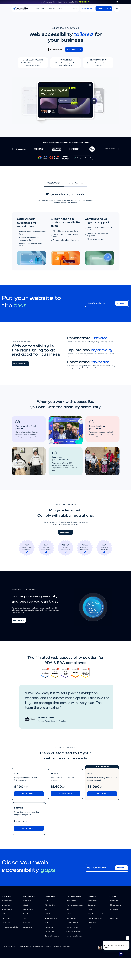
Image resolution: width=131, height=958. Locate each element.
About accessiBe (93, 901)
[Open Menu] (117, 9)
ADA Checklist (50, 905)
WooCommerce (28, 914)
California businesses (73, 931)
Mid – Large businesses (74, 905)
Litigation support (115, 905)
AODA (47, 923)
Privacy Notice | (37, 946)
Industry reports (71, 918)
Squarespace (27, 927)
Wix (24, 918)
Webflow (26, 923)
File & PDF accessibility (10, 927)
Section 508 (49, 927)
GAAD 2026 (92, 923)
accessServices (7, 909)
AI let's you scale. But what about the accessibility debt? (65, 2)
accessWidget (7, 901)
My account (114, 901)
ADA (46, 901)
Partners (112, 914)
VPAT (4, 914)
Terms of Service (25, 946)
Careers (90, 909)
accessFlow (6, 905)
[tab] (54, 183)
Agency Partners (72, 923)
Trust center (114, 918)
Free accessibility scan (74, 936)
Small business (71, 901)
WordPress (27, 901)
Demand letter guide (52, 936)
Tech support (114, 909)
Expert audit (6, 923)
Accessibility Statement (62, 946)
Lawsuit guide (49, 931)
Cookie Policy (47, 946)
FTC (89, 927)
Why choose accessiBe (96, 914)
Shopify (25, 905)
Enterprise (69, 909)
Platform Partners (72, 927)
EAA (46, 909)
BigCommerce (28, 909)
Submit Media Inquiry (95, 918)
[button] (117, 2)
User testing (6, 918)
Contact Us (92, 905)
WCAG (47, 914)
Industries (69, 914)
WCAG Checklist (51, 918)
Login (75, 9)
